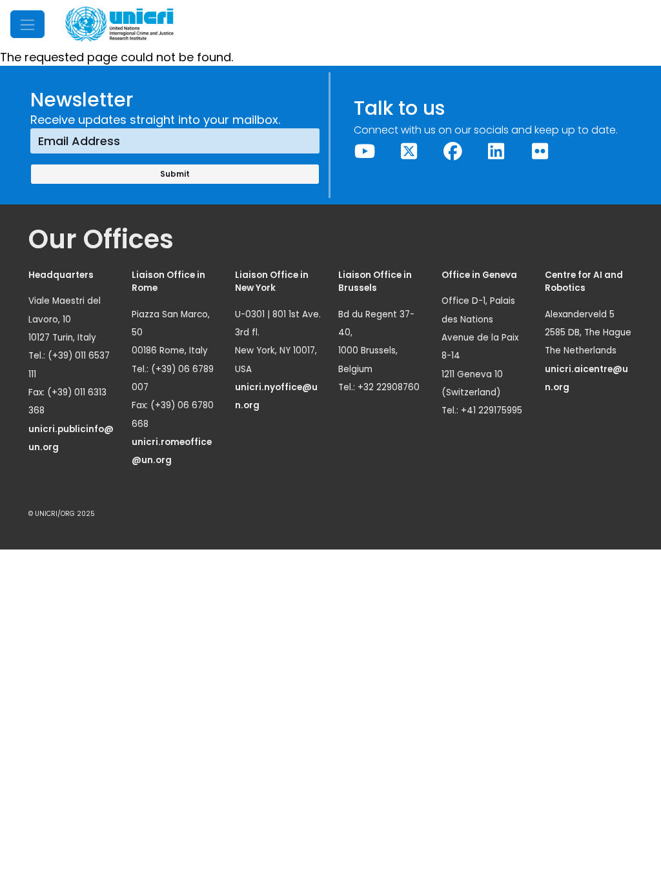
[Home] (119, 24)
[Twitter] (408, 151)
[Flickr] (540, 151)
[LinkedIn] (496, 151)
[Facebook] (452, 151)
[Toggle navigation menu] (27, 24)
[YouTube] (365, 151)
